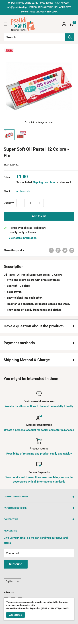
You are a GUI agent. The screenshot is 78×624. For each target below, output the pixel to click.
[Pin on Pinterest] (58, 250)
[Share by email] (71, 250)
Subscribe (15, 564)
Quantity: (9, 203)
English (9, 581)
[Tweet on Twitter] (64, 250)
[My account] (64, 24)
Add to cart (39, 216)
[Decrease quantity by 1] (20, 203)
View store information (22, 238)
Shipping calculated (44, 182)
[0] (71, 24)
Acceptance (15, 615)
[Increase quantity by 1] (40, 203)
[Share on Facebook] (51, 250)
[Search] (69, 37)
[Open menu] (5, 24)
